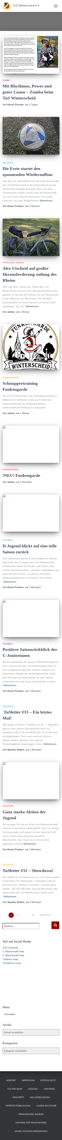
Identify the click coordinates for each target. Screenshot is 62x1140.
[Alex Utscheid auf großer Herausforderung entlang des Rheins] (31, 237)
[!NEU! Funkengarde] (31, 444)
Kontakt (11, 1080)
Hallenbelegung (40, 1097)
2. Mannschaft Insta (13, 955)
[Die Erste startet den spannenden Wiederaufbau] (31, 136)
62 (33, 915)
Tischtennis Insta (12, 963)
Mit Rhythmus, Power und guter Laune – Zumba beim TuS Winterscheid (28, 92)
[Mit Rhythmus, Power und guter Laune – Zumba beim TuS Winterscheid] (31, 55)
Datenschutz (48, 1080)
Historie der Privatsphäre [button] (31, 1123)
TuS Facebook (10, 947)
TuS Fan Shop (14, 1089)
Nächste (45, 915)
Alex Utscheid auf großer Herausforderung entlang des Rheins (30, 274)
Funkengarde (11, 378)
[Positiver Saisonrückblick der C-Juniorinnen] (31, 618)
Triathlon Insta (10, 959)
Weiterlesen (46, 200)
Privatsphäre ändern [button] (31, 1114)
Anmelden (9, 1014)
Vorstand (49, 1089)
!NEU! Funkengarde (21, 475)
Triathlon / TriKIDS (13, 263)
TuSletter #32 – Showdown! (28, 870)
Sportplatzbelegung (18, 1106)
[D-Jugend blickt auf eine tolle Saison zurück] (31, 513)
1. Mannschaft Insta (13, 951)
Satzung (33, 1089)
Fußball (8, 540)
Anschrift (18, 1097)
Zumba (6, 80)
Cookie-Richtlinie (46, 1106)
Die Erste (8, 163)
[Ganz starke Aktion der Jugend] (31, 780)
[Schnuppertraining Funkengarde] (31, 346)
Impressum (28, 1080)
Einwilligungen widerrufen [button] (31, 1131)
